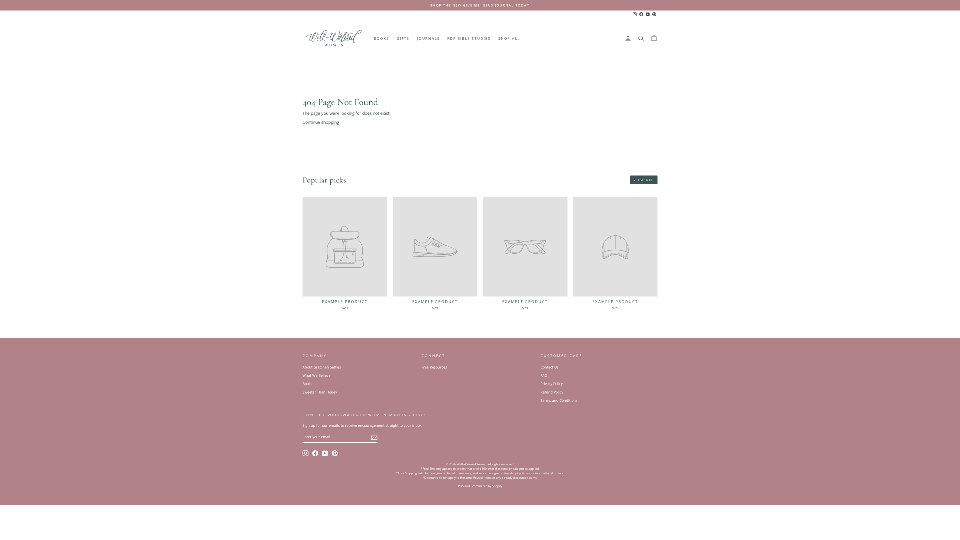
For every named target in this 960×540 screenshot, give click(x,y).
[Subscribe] (374, 437)
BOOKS (381, 38)
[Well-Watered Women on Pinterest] (335, 453)
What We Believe (316, 375)
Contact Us (549, 367)
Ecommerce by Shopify (486, 486)
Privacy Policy (551, 383)
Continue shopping (320, 122)
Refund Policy (551, 392)
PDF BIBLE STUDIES (469, 38)
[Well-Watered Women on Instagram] (305, 453)
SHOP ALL (509, 38)
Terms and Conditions (559, 400)
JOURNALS (428, 38)
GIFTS (403, 38)
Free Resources (434, 367)
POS (461, 486)
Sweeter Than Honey (319, 392)
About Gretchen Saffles (321, 367)
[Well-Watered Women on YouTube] (325, 453)
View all (644, 180)
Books (307, 383)
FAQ (543, 375)
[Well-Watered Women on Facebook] (315, 453)
